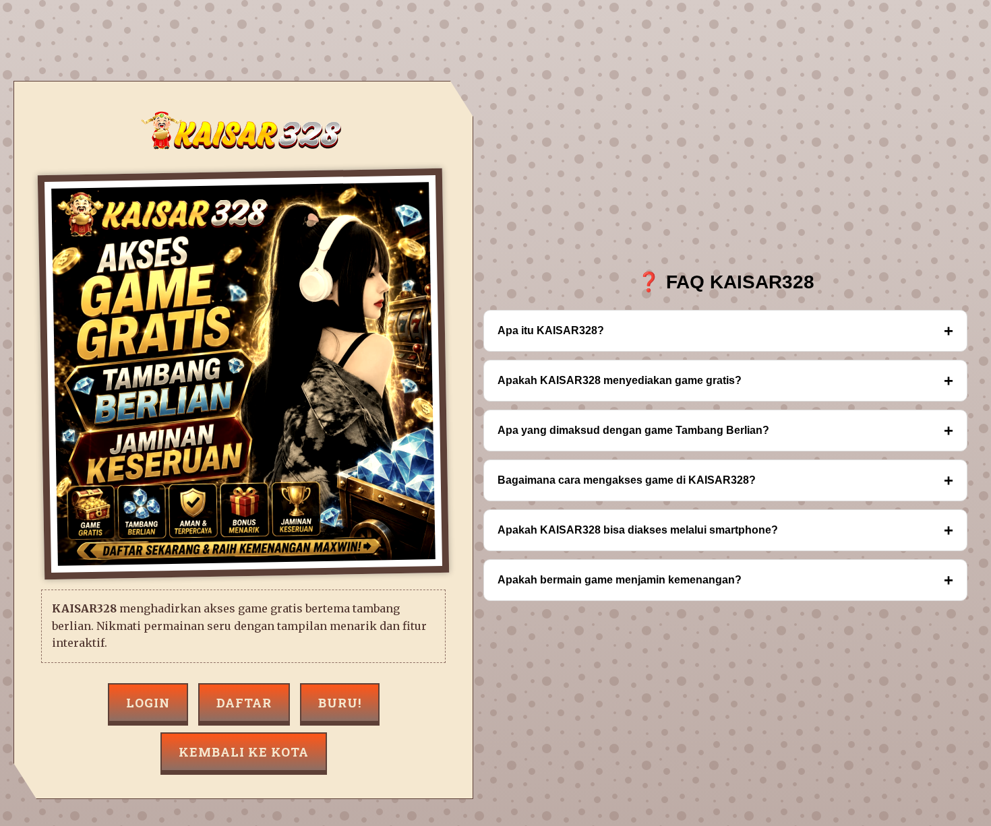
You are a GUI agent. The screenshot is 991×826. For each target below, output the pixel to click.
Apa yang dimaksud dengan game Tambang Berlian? (725, 430)
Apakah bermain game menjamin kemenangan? (725, 580)
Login (148, 703)
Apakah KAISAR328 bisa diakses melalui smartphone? (725, 530)
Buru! (339, 703)
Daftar (244, 703)
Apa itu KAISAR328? (725, 330)
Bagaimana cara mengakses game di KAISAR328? (725, 480)
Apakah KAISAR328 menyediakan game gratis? (725, 380)
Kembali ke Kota (244, 752)
